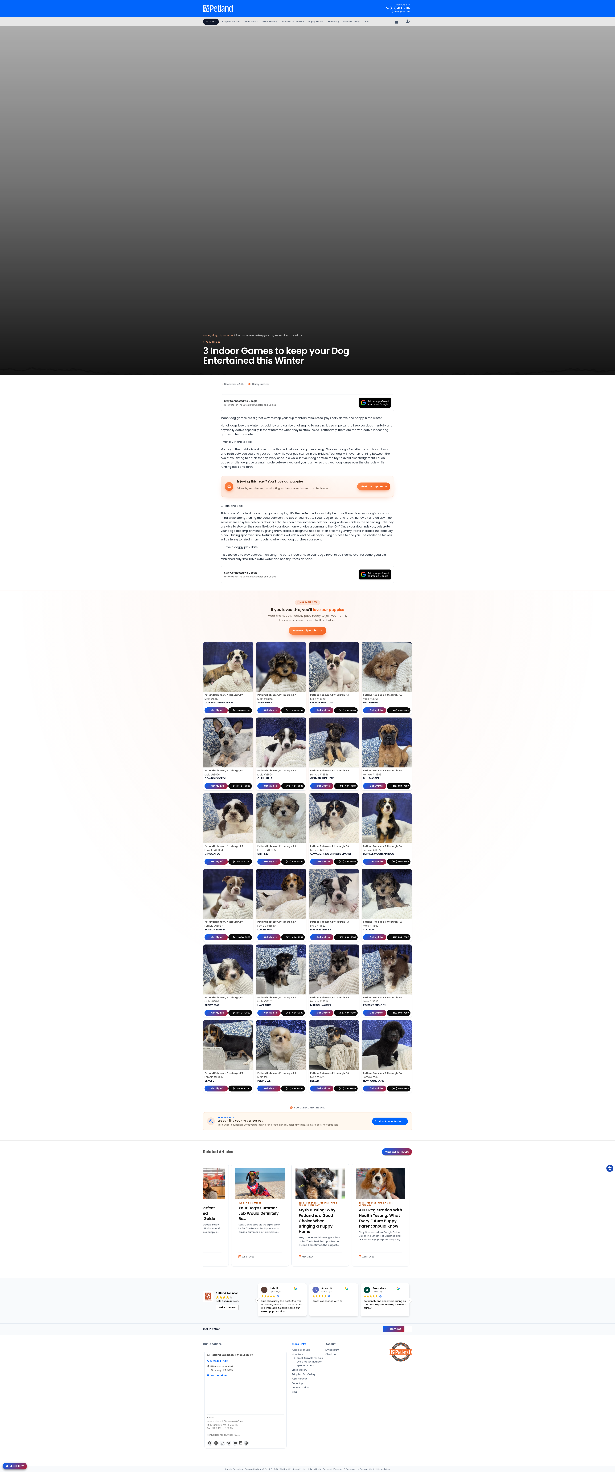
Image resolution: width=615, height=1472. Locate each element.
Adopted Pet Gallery (293, 21)
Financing (333, 21)
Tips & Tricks (226, 335)
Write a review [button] (227, 1307)
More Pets (250, 21)
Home (206, 335)
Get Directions (218, 1375)
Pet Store (312, 1203)
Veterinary (314, 1205)
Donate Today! (351, 21)
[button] (409, 1300)
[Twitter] (228, 1443)
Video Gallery (269, 21)
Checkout (331, 1354)
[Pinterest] (246, 1443)
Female (319, 774)
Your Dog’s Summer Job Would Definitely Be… (258, 1213)
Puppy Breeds (316, 21)
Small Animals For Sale (310, 1358)
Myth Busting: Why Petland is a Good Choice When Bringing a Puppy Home (317, 1220)
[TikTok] (222, 1443)
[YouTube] (235, 1443)
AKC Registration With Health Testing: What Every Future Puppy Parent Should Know (380, 1218)
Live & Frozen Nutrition (309, 1361)
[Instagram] (216, 1443)
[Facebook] (209, 1443)
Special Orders (305, 1365)
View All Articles (397, 1152)
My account (332, 1349)
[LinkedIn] (240, 1443)
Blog (367, 21)
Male (212, 698)
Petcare (324, 1203)
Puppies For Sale (231, 21)
